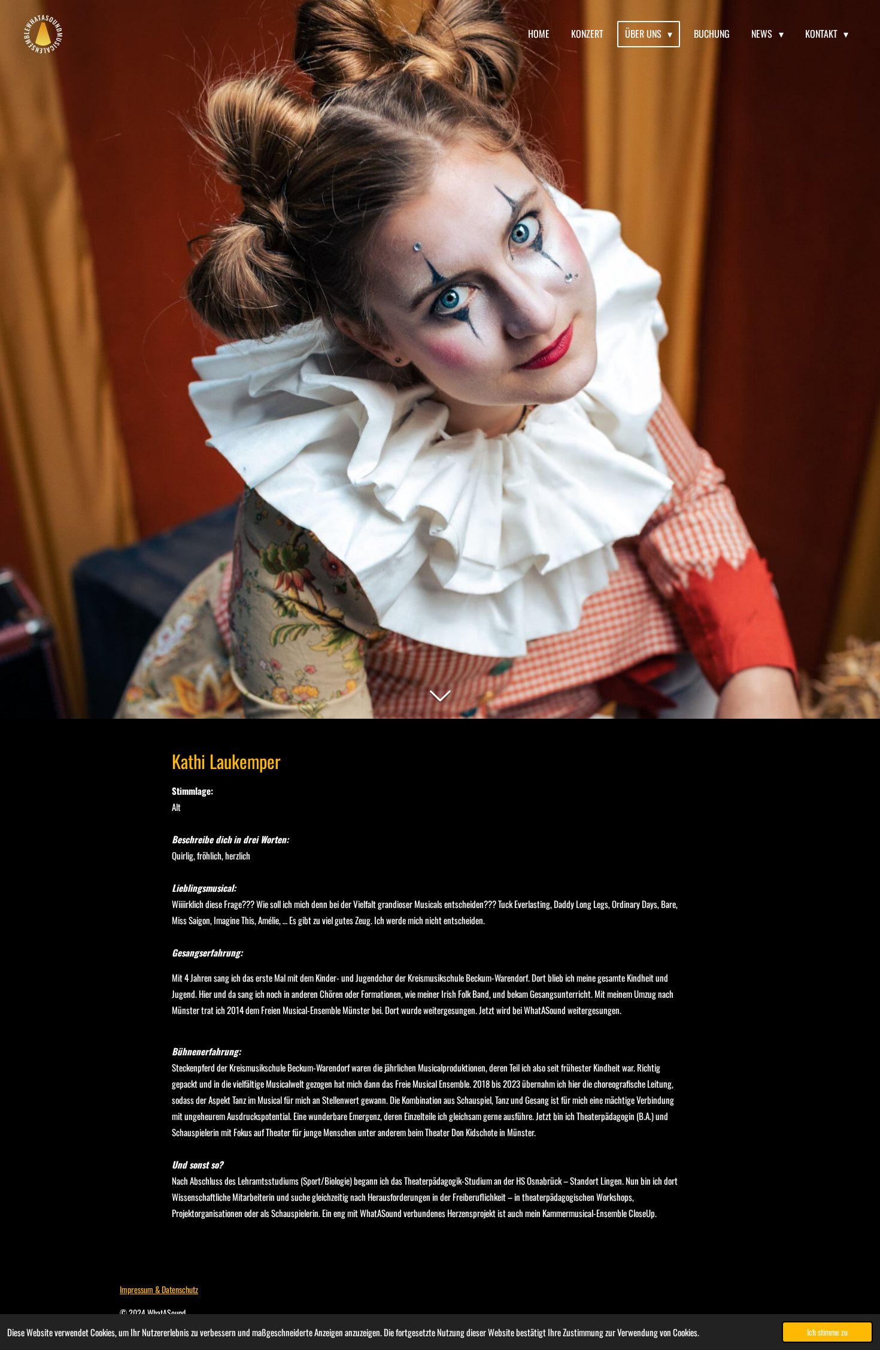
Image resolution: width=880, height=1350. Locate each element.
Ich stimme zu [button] (827, 1332)
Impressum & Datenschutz (159, 1289)
